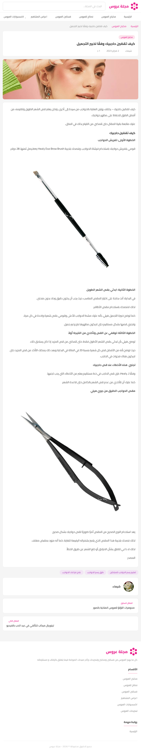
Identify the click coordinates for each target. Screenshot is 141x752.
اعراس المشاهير (39, 16)
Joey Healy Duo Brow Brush (48, 148)
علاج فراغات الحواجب (71, 572)
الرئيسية (128, 16)
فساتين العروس (63, 16)
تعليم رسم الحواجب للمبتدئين (123, 572)
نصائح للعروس (86, 16)
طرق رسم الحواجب (95, 572)
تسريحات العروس (129, 711)
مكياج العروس (108, 16)
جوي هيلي (97, 390)
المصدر (131, 557)
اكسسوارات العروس (14, 16)
